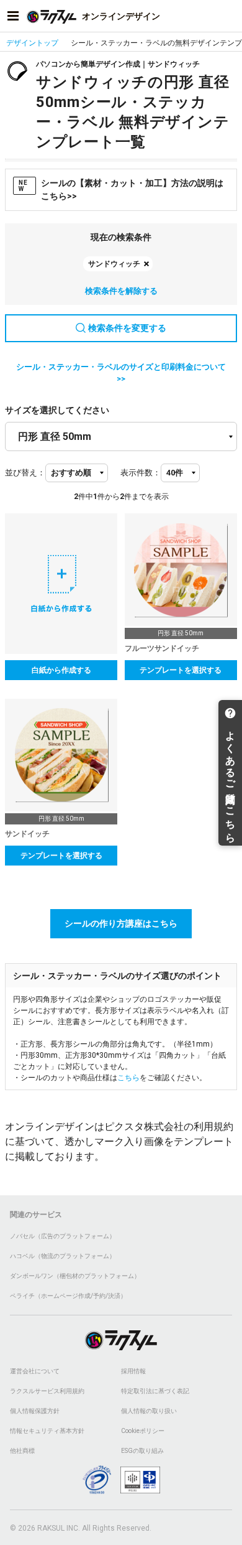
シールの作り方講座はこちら (121, 923)
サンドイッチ (27, 833)
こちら (128, 1077)
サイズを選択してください (57, 410)
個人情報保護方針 (35, 1410)
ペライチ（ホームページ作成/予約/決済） (68, 1295)
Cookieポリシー (142, 1430)
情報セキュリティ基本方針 (47, 1430)
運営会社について (35, 1371)
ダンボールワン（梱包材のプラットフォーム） (75, 1275)
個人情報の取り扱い (149, 1410)
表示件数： (140, 472)
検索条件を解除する (121, 291)
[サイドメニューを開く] (13, 16)
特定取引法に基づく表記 (155, 1391)
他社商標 (22, 1450)
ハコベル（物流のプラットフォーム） (62, 1256)
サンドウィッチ (114, 263)
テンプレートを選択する (181, 670)
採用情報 (133, 1371)
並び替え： (25, 472)
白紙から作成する (61, 670)
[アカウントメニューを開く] (229, 16)
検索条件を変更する (127, 328)
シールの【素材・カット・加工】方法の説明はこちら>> (121, 189)
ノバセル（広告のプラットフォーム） (62, 1236)
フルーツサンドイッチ (162, 648)
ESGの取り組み (142, 1450)
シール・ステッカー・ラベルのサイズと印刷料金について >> (121, 373)
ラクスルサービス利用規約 (47, 1391)
